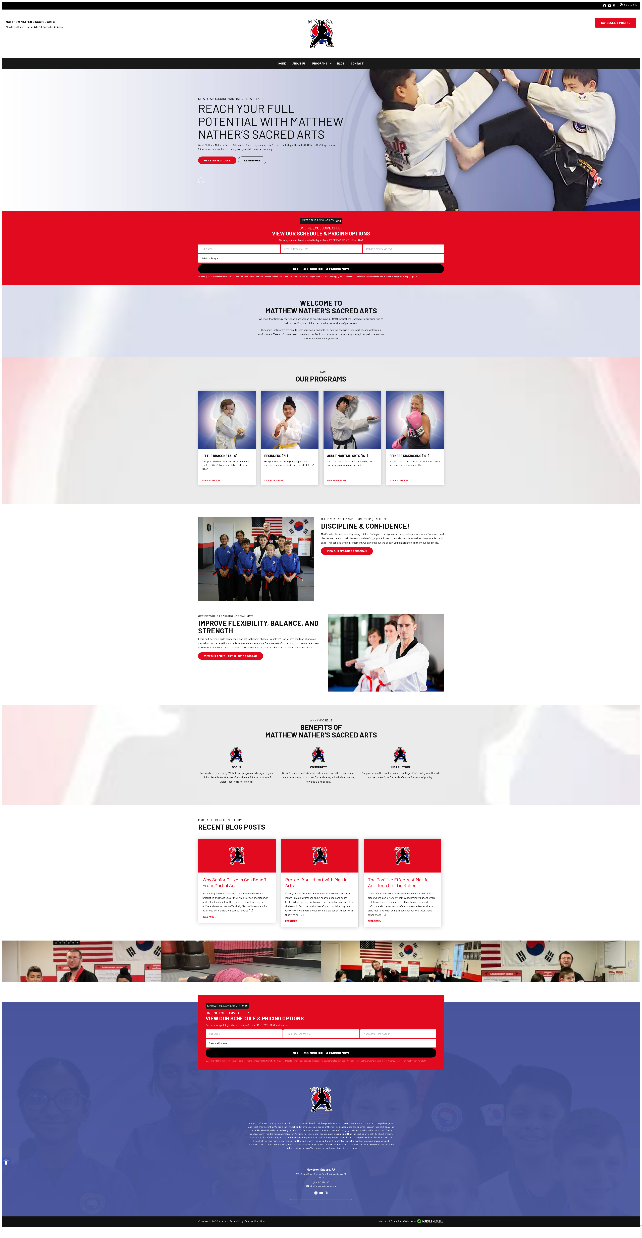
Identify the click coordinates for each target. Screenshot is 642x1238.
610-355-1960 (630, 5)
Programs (319, 63)
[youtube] (609, 5)
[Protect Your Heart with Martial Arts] (319, 856)
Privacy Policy (236, 1221)
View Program (209, 480)
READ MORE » (209, 916)
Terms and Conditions (255, 1221)
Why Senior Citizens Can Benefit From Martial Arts (235, 882)
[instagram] (614, 5)
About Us (299, 63)
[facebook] (604, 5)
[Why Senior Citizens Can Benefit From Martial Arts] (237, 856)
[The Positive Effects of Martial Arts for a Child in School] (402, 856)
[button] (6, 1162)
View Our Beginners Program (347, 551)
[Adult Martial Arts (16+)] (352, 438)
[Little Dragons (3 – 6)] (227, 438)
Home (282, 63)
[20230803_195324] (81, 961)
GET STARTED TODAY (217, 160)
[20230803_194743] (560, 961)
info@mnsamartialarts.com (323, 1186)
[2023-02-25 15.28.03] (241, 961)
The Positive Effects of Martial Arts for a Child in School (399, 882)
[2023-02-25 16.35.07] (401, 961)
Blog (340, 63)
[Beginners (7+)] (289, 438)
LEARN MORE (252, 160)
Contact (357, 63)
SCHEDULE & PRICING (615, 23)
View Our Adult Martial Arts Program (230, 656)
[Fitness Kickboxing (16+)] (415, 438)
